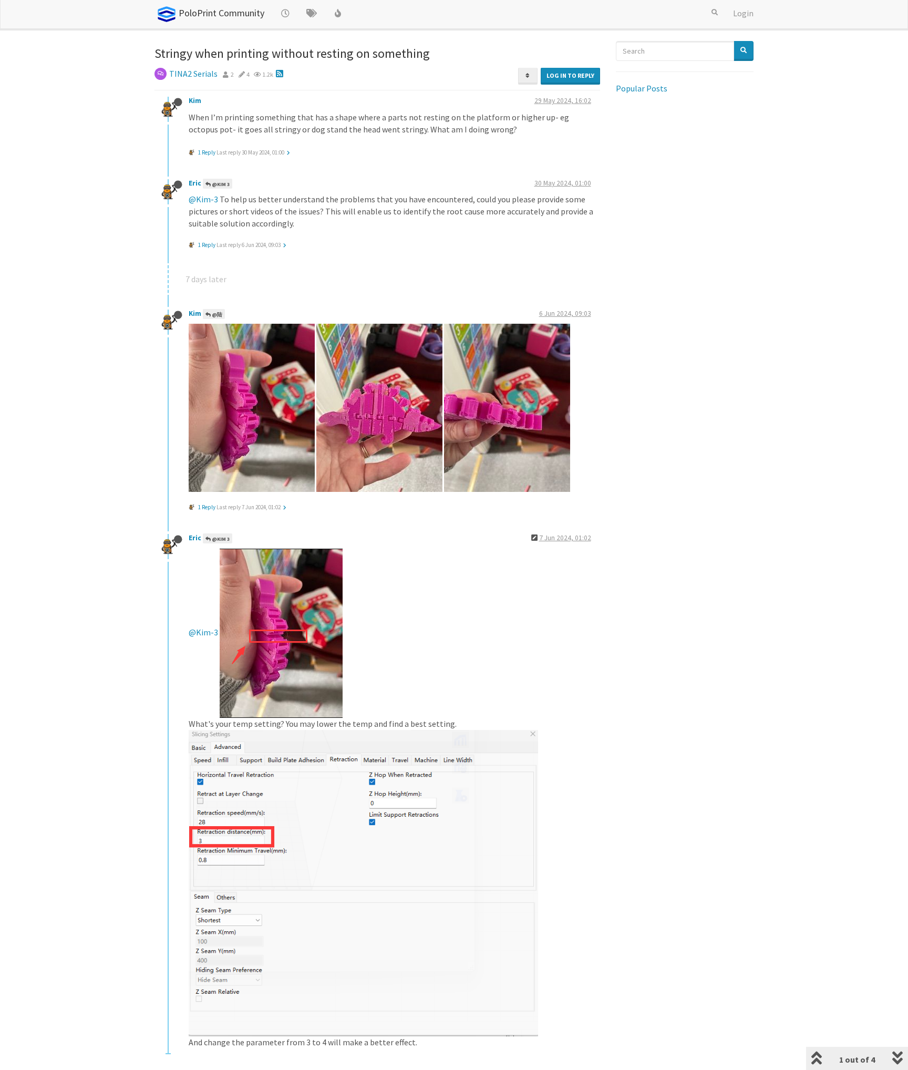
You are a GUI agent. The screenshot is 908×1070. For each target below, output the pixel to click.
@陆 (216, 314)
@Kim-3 (203, 199)
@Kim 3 (220, 184)
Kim (195, 100)
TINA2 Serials (193, 73)
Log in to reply (570, 75)
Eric (195, 183)
